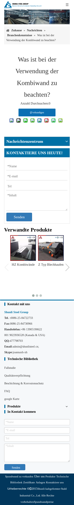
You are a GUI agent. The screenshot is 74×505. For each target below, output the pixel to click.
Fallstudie (10, 367)
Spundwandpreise (44, 501)
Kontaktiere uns (55, 482)
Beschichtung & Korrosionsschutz (24, 383)
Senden (19, 217)
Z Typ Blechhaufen (51, 264)
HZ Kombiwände (23, 264)
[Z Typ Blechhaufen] (51, 248)
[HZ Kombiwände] (23, 248)
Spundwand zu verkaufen (19, 476)
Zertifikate (29, 482)
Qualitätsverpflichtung (17, 375)
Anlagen (40, 482)
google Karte (11, 398)
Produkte (50, 476)
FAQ (7, 391)
